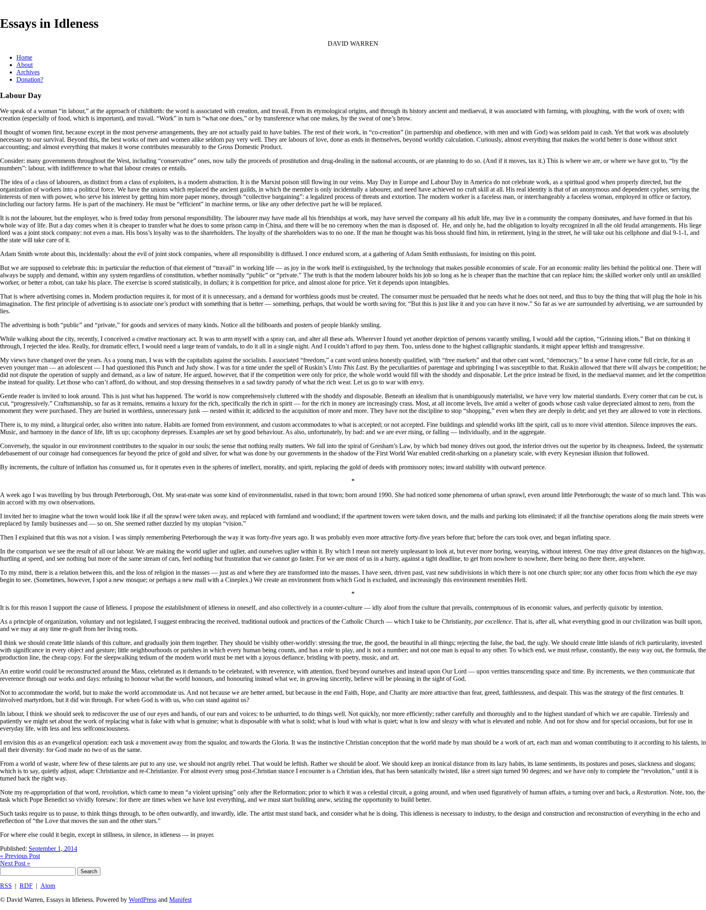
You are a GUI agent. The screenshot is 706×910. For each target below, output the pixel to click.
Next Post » (15, 863)
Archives (28, 72)
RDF (26, 885)
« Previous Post (20, 855)
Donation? (29, 79)
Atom (47, 885)
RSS (6, 885)
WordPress (142, 899)
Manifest (180, 899)
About (24, 64)
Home (24, 57)
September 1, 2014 (53, 848)
